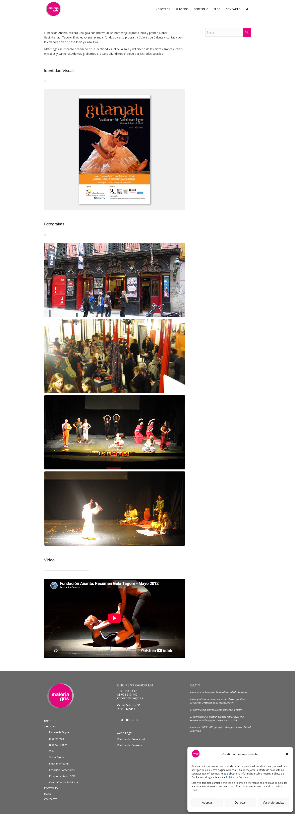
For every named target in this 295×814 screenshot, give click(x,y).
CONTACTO (51, 799)
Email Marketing (58, 763)
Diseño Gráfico (58, 745)
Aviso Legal (124, 733)
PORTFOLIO (51, 788)
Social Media (57, 757)
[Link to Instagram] (137, 720)
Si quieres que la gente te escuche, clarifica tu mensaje (216, 709)
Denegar (240, 802)
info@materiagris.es (130, 698)
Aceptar (207, 802)
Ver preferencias (273, 802)
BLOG (47, 793)
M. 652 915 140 (127, 694)
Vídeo (52, 751)
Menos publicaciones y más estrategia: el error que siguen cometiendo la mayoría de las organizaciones (218, 700)
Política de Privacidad (131, 739)
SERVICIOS (50, 726)
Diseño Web (56, 738)
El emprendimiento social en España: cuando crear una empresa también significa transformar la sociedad (217, 718)
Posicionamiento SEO (62, 776)
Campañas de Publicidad (64, 782)
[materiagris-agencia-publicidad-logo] (53, 9)
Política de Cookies (237, 777)
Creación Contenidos (62, 770)
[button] (287, 754)
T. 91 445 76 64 (127, 691)
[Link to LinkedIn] (132, 720)
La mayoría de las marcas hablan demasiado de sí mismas (218, 692)
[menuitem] (163, 9)
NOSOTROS (51, 721)
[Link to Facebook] (117, 720)
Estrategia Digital (59, 732)
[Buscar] (247, 9)
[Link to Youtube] (127, 720)
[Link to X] (122, 720)
